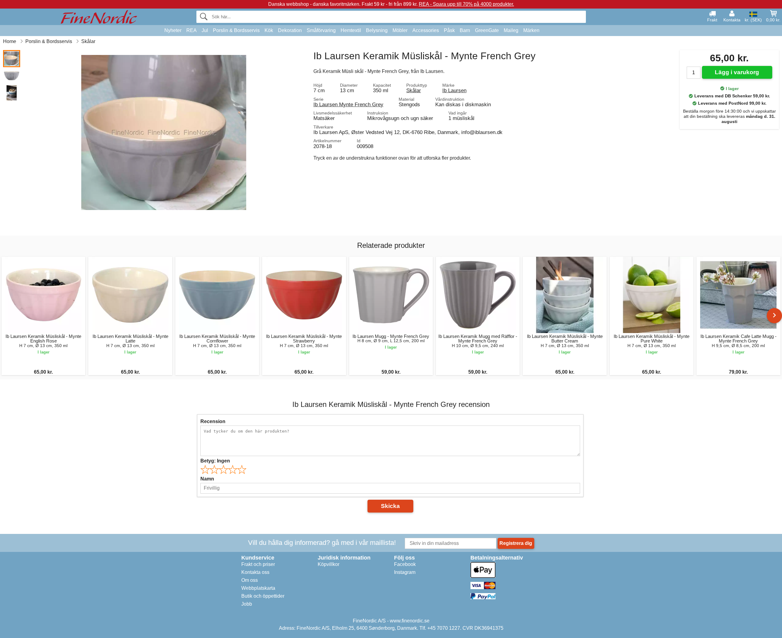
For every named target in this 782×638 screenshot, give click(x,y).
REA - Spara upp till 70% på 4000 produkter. (466, 4)
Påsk (449, 30)
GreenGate (487, 30)
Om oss (249, 580)
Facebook (405, 564)
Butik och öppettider (262, 596)
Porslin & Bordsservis (236, 30)
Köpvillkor (328, 564)
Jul (205, 30)
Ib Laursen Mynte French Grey (348, 104)
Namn (207, 478)
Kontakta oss (255, 572)
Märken (531, 30)
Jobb (246, 604)
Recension (212, 421)
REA (191, 30)
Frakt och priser (258, 564)
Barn (465, 30)
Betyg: (215, 460)
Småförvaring (321, 30)
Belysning (377, 30)
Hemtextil (351, 30)
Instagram (404, 572)
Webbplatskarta (258, 588)
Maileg (511, 30)
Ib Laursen (454, 90)
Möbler (400, 30)
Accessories (425, 30)
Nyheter (172, 30)
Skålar (413, 90)
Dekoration (290, 30)
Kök (269, 30)
